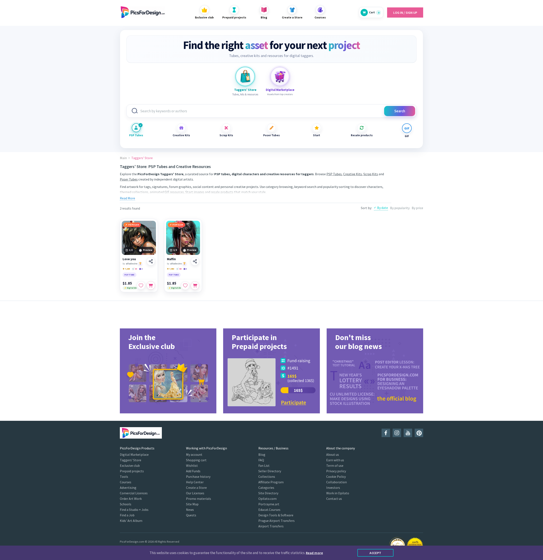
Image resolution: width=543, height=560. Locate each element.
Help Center (195, 482)
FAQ (261, 460)
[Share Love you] (151, 261)
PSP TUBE (129, 275)
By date (382, 208)
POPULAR (133, 224)
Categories (266, 487)
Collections (266, 476)
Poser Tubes (271, 135)
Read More (127, 198)
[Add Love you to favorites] (141, 285)
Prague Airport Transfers (276, 520)
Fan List (264, 465)
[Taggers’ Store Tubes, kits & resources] (245, 76)
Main (123, 158)
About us (332, 454)
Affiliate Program (271, 482)
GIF (407, 136)
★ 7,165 (126, 268)
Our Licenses (195, 493)
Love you (129, 259)
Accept (375, 553)
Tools (124, 476)
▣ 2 (141, 268)
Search (399, 111)
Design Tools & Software (275, 515)
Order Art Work (131, 498)
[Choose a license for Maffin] (195, 285)
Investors (333, 487)
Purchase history (198, 476)
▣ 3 (185, 268)
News (190, 509)
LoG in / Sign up (405, 12)
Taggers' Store (130, 460)
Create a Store (196, 487)
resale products (222, 192)
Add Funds (193, 471)
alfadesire (131, 263)
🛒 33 (134, 268)
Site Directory (268, 493)
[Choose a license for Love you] (151, 285)
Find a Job (127, 515)
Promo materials (198, 498)
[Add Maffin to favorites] (185, 285)
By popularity (400, 208)
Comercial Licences (134, 493)
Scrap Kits (226, 135)
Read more (314, 553)
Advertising (128, 487)
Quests (191, 515)
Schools (125, 504)
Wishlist (192, 465)
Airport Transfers (271, 526)
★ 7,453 (170, 268)
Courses (125, 482)
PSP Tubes (136, 135)
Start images (194, 192)
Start (316, 135)
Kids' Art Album (131, 520)
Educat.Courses (269, 509)
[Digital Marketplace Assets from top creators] (280, 76)
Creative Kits (181, 135)
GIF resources (174, 192)
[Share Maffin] (195, 261)
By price (417, 208)
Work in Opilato (337, 493)
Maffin (171, 259)
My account (194, 454)
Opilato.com (267, 498)
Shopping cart (196, 460)
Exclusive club (130, 465)
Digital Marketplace (134, 454)
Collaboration (336, 482)
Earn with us (335, 460)
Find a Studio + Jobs (134, 509)
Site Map (192, 504)
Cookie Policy (336, 476)
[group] (168, 370)
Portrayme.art (268, 504)
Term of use (334, 465)
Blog (261, 454)
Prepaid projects (132, 471)
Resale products (362, 135)
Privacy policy (336, 471)
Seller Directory (269, 471)
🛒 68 (178, 268)
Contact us (334, 498)
